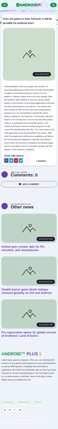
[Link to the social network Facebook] (15, 410)
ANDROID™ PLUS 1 (9, 11)
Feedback (8, 402)
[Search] (53, 5)
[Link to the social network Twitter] (10, 410)
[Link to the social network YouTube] (5, 410)
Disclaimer (24, 402)
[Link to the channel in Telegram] (20, 410)
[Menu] (4, 5)
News (23, 11)
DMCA (38, 402)
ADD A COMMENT (30, 184)
